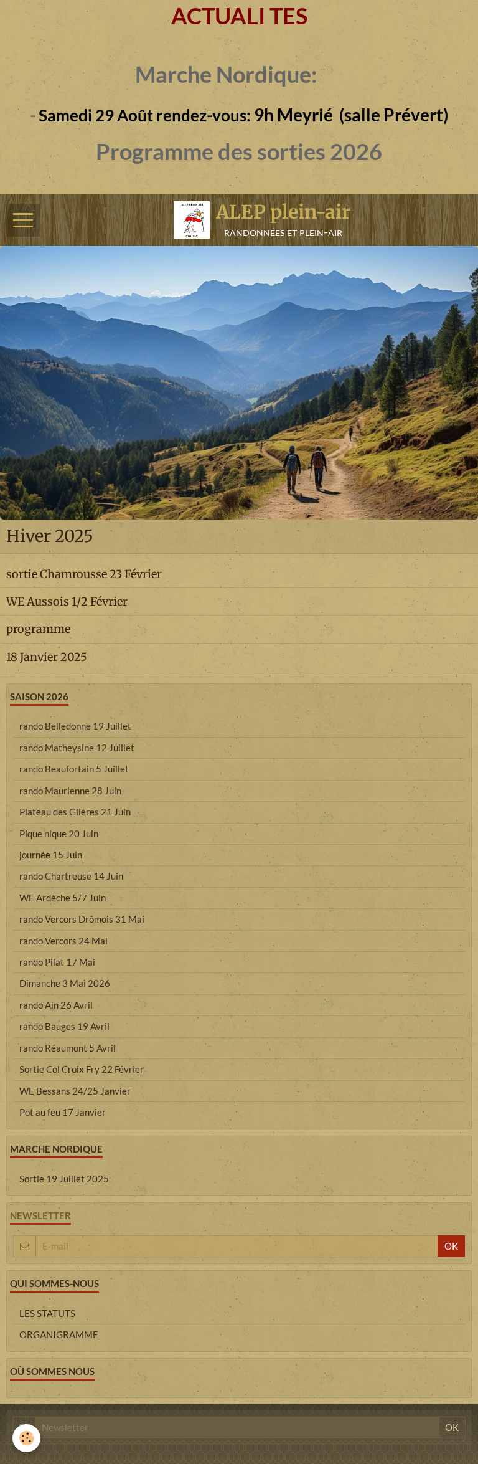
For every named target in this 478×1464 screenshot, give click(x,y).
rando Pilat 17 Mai (57, 961)
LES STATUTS (47, 1313)
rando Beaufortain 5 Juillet (74, 768)
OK (451, 1246)
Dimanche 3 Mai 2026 (64, 983)
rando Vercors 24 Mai (63, 940)
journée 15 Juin (50, 854)
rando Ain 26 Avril (56, 1004)
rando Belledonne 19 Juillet (75, 725)
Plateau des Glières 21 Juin (75, 811)
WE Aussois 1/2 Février (67, 601)
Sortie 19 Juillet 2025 (64, 1178)
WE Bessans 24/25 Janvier (75, 1090)
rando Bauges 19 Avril (64, 1026)
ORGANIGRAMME (58, 1334)
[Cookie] (26, 1438)
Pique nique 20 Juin (58, 833)
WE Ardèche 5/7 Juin (62, 897)
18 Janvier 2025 (46, 656)
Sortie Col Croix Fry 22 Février (81, 1069)
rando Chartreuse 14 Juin (71, 876)
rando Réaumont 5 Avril (67, 1047)
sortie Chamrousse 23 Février (84, 574)
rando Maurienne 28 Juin (70, 790)
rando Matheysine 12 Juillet (76, 747)
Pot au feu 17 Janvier (62, 1112)
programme (38, 629)
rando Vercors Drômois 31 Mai (81, 919)
